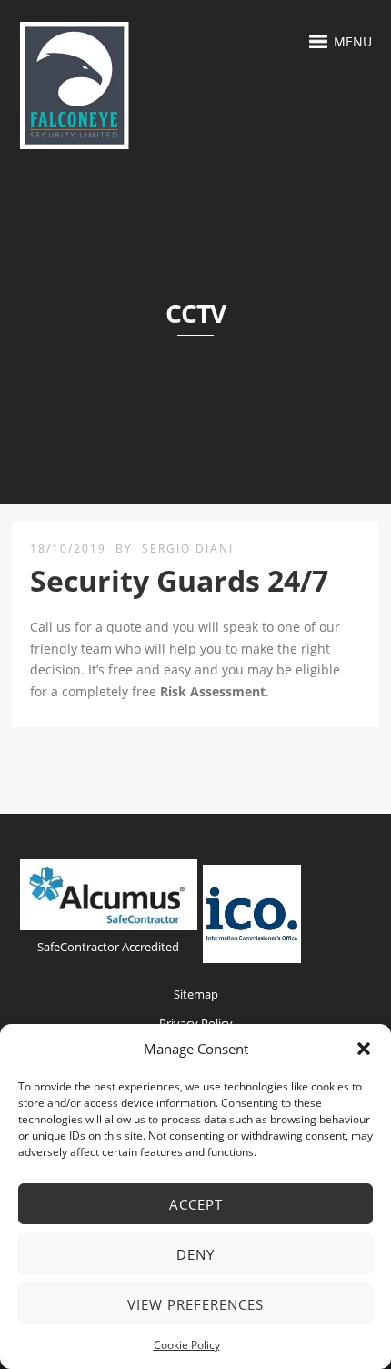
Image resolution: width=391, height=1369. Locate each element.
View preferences (195, 1304)
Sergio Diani (188, 548)
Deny (195, 1254)
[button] (364, 1048)
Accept (196, 1204)
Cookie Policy (187, 1345)
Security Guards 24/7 (179, 580)
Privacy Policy (196, 1023)
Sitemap (196, 994)
